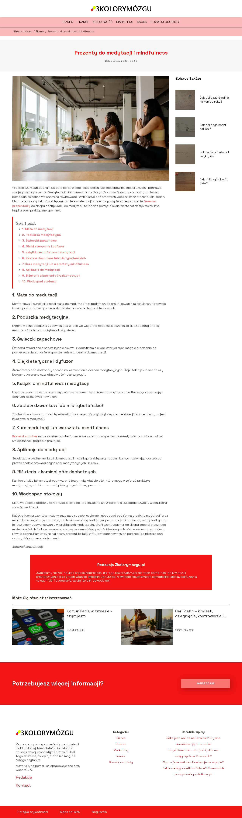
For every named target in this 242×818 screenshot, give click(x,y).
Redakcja (24, 777)
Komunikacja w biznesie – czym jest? (89, 613)
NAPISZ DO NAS (205, 683)
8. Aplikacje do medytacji (41, 270)
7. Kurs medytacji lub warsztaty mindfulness (55, 264)
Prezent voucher (24, 436)
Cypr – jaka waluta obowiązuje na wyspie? (193, 762)
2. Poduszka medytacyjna (41, 235)
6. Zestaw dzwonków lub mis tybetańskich (54, 258)
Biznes (67, 22)
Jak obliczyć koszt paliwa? (212, 127)
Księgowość (102, 22)
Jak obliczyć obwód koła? (213, 181)
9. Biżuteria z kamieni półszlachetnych (51, 276)
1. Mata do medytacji (37, 229)
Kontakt (23, 785)
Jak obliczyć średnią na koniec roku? (214, 100)
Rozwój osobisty (165, 22)
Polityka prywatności (33, 812)
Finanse (83, 22)
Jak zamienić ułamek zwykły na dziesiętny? (214, 154)
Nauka (142, 22)
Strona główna (23, 31)
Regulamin (99, 812)
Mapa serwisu (70, 812)
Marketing (124, 22)
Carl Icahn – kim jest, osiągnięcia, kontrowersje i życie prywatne (199, 613)
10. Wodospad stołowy (39, 281)
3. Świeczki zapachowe (39, 241)
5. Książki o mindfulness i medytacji (48, 252)
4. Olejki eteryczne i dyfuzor (43, 246)
